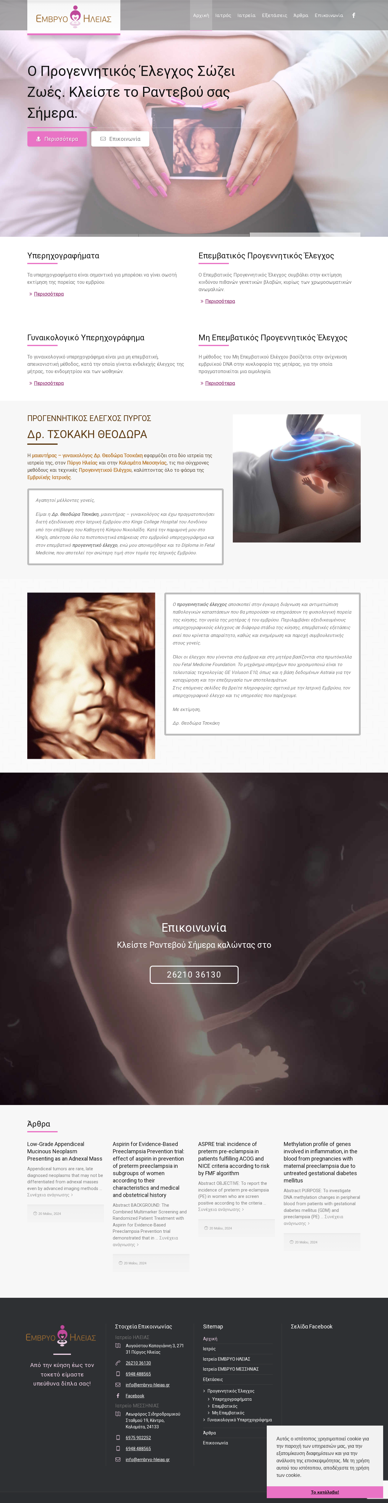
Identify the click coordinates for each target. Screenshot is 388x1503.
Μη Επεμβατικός (228, 1412)
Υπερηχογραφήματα (232, 1399)
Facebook (135, 1395)
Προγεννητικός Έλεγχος (231, 1391)
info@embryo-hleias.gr (148, 1384)
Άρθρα (301, 15)
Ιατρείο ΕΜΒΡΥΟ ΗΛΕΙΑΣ (226, 1359)
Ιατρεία (246, 15)
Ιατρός (223, 15)
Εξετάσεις (274, 15)
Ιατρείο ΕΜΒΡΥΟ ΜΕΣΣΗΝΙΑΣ (231, 1369)
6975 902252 (138, 1437)
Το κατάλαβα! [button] (325, 1492)
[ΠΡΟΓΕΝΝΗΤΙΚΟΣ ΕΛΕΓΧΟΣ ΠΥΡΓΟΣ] (73, 16)
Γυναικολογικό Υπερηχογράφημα (240, 1419)
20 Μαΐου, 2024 (49, 1214)
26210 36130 (194, 975)
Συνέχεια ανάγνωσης (48, 1195)
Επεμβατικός (225, 1406)
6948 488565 (138, 1374)
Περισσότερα (61, 139)
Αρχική (201, 15)
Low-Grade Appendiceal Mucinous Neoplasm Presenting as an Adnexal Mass (64, 1151)
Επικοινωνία (329, 15)
